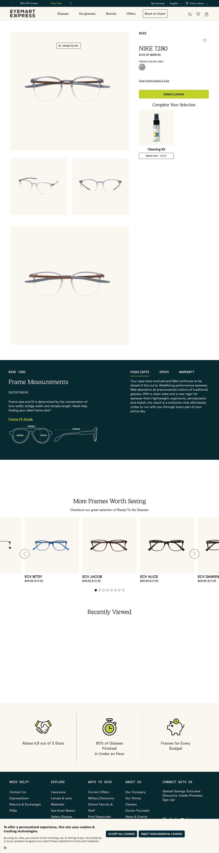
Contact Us (17, 792)
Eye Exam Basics (63, 810)
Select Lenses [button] (174, 94)
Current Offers (98, 792)
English (174, 3)
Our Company (135, 792)
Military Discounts (101, 798)
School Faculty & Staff (100, 807)
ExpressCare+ (19, 798)
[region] (41, 3)
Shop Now (56, 3)
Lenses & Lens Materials (61, 801)
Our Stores (133, 798)
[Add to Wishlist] (205, 41)
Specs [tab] (164, 372)
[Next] (71, 3)
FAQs (13, 810)
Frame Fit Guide (21, 419)
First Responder (99, 816)
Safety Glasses (61, 816)
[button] (197, 3)
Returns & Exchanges (25, 804)
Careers (131, 804)
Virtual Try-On (70, 45)
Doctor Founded (137, 810)
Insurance (58, 792)
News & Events (136, 816)
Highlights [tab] (139, 372)
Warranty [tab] (186, 372)
